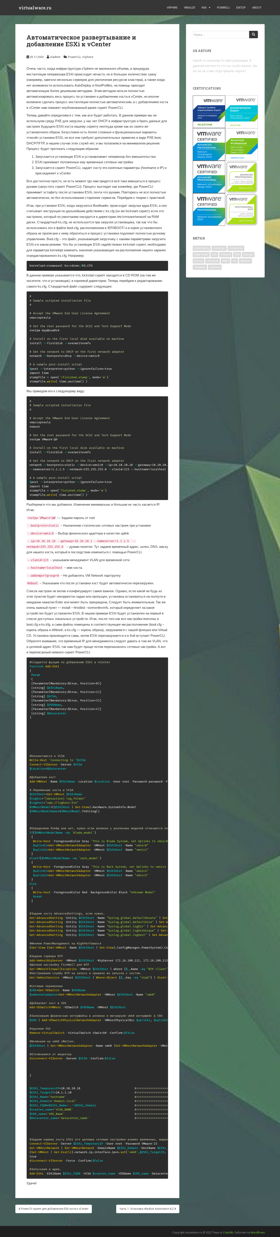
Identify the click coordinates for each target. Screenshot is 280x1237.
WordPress (258, 1232)
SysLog (198, 261)
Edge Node (201, 254)
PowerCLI (223, 7)
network (226, 254)
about (256, 7)
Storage (248, 254)
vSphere (172, 7)
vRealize (189, 7)
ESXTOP (241, 7)
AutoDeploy (201, 248)
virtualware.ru (35, 7)
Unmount (212, 261)
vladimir (55, 57)
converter (219, 248)
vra (234, 261)
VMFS (225, 261)
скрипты (214, 267)
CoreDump (236, 248)
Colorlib (228, 1232)
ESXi (214, 254)
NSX (204, 7)
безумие (199, 267)
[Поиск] (253, 34)
